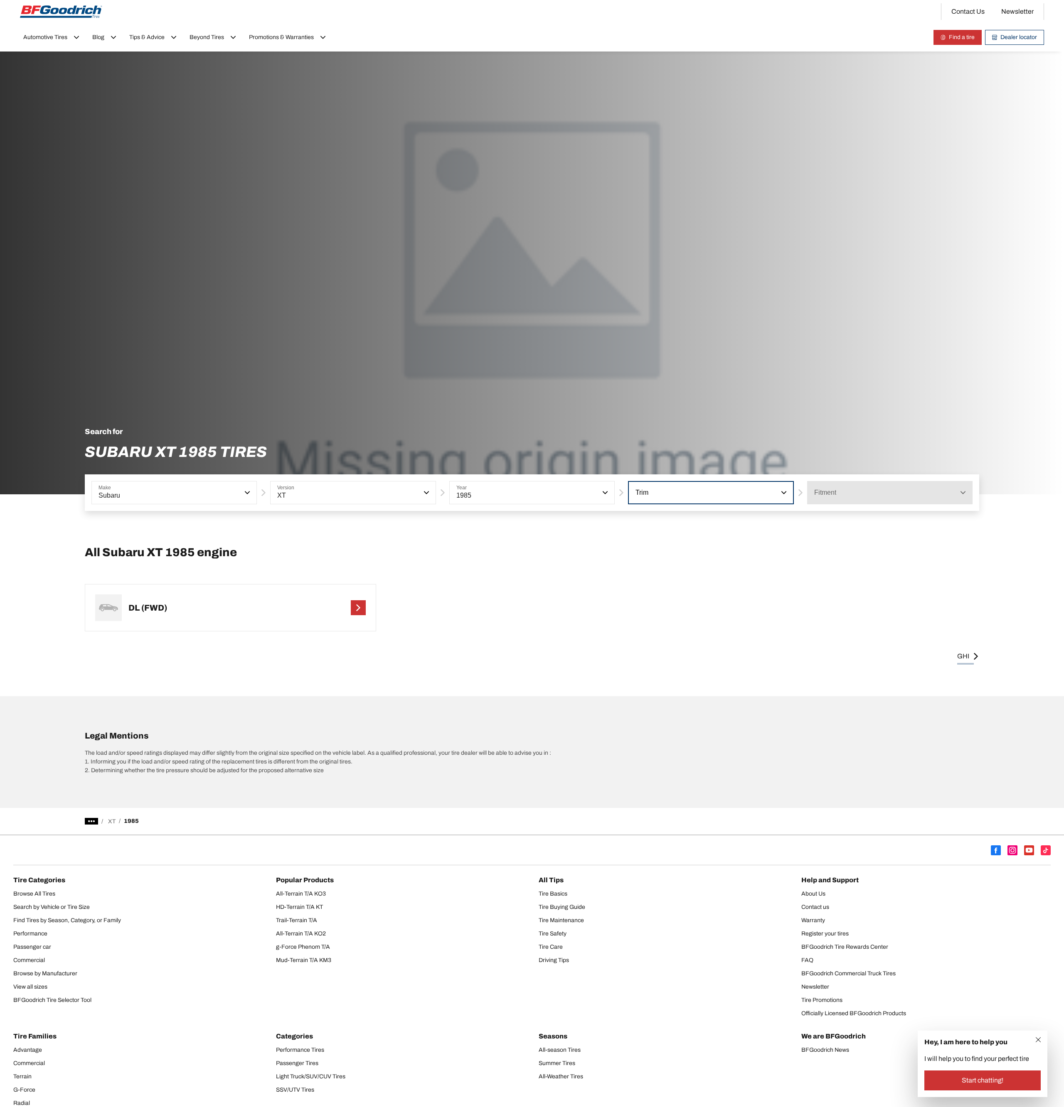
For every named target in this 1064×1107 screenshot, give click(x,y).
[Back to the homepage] (61, 11)
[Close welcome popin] (1038, 1039)
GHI (963, 656)
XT (112, 821)
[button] (246, 492)
